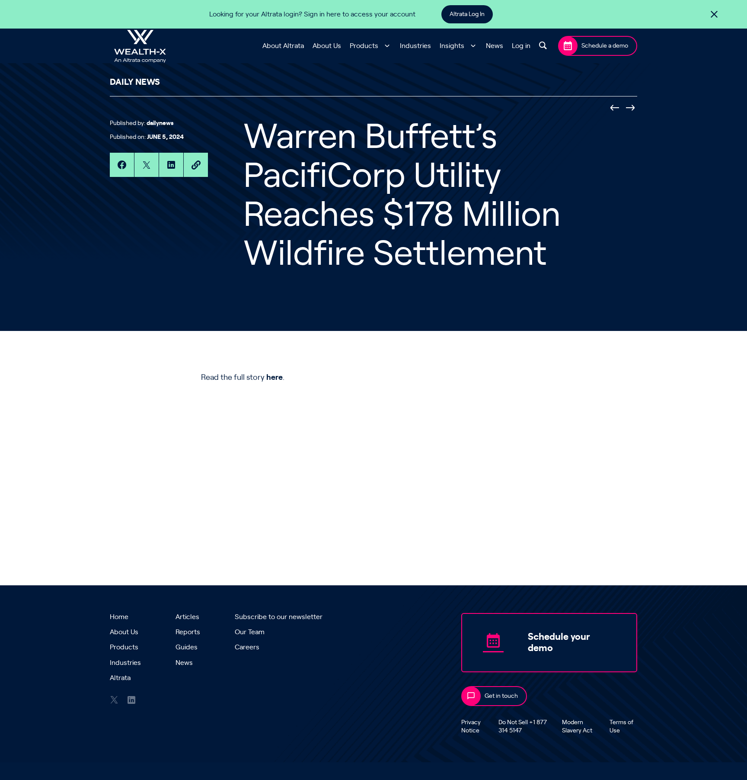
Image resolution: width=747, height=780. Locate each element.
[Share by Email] (196, 165)
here (274, 378)
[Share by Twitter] (146, 165)
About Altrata (283, 45)
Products (364, 45)
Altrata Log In (467, 14)
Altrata (120, 677)
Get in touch (501, 696)
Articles (187, 616)
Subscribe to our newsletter (278, 616)
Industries (415, 45)
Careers (247, 647)
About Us (327, 45)
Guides (187, 647)
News (494, 45)
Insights (452, 45)
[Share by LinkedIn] (171, 165)
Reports (188, 632)
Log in (521, 45)
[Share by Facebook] (122, 165)
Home (119, 616)
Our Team (250, 632)
